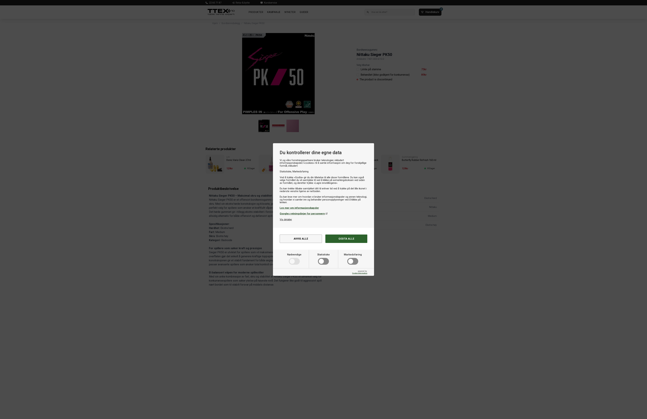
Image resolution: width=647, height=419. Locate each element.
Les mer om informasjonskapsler (299, 207)
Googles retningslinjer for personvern (302, 213)
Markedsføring (353, 254)
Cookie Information (359, 273)
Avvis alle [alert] (301, 238)
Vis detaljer (286, 219)
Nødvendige (294, 254)
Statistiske (323, 254)
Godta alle (346, 238)
